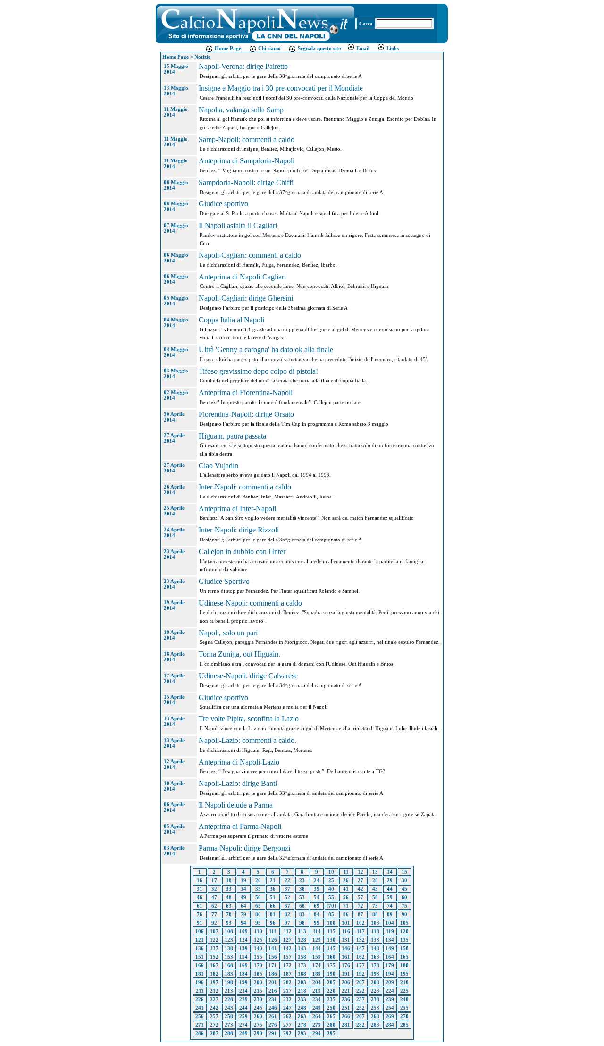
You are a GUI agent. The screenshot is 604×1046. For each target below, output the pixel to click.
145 (331, 948)
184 (243, 974)
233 (302, 999)
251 (346, 1008)
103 (375, 923)
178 (375, 965)
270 (404, 1016)
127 (287, 940)
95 (258, 923)
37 (287, 889)
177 (360, 965)
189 (316, 974)
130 (331, 940)
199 (243, 982)
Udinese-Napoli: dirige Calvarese (248, 676)
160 (331, 957)
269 (390, 1016)
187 (287, 974)
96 (273, 923)
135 (404, 940)
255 (404, 1008)
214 (243, 991)
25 (331, 880)
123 (229, 940)
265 (331, 1016)
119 (390, 931)
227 (214, 999)
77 (214, 914)
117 (361, 931)
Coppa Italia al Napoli (231, 320)
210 (404, 982)
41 (346, 889)
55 (331, 897)
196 (199, 982)
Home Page (227, 48)
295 (331, 1033)
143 (302, 948)
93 (229, 923)
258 (229, 1016)
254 (390, 1008)
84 (316, 914)
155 (258, 957)
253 (375, 1008)
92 (214, 923)
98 (302, 923)
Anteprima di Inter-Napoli (237, 509)
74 (390, 906)
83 (302, 914)
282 (360, 1025)
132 (360, 940)
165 (404, 957)
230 (258, 999)
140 (258, 948)
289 (243, 1033)
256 (199, 1016)
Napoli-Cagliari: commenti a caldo (250, 255)
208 (375, 982)
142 (287, 948)
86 (346, 914)
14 (390, 872)
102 (360, 923)
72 (360, 906)
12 (360, 872)
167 (214, 965)
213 (229, 991)
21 (273, 880)
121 (199, 940)
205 (331, 982)
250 (331, 1008)
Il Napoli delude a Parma (236, 805)
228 (229, 999)
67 (287, 906)
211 (200, 991)
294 (316, 1033)
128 (302, 940)
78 (229, 914)
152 (214, 957)
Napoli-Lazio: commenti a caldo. (247, 740)
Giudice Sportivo (224, 581)
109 (243, 931)
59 (390, 897)
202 (287, 982)
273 (229, 1025)
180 (404, 965)
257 (214, 1016)
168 (229, 965)
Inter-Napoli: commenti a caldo (245, 487)
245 (258, 1008)
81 (273, 914)
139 (243, 948)
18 (229, 880)
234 (316, 999)
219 (316, 991)
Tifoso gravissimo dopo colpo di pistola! (258, 371)
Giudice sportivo (223, 204)
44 (390, 889)
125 (258, 940)
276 (272, 1025)
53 (302, 897)
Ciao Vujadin (218, 466)
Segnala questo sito (318, 48)
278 (302, 1025)
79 (243, 914)
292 (287, 1033)
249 (316, 1008)
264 (316, 1016)
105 (404, 923)
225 (404, 991)
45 (404, 889)
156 (272, 957)
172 (287, 965)
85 (331, 914)
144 (316, 948)
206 (346, 982)
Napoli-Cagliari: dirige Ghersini (246, 298)
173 (302, 965)
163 (375, 957)
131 (346, 940)
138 (229, 948)
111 (273, 931)
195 (404, 974)
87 (360, 914)
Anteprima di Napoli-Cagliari (242, 277)
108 (229, 931)
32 (214, 889)
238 (375, 999)
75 (404, 906)
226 (199, 999)
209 (390, 982)
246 (272, 1008)
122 (214, 940)
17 (214, 880)
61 (199, 906)
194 (390, 974)
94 (243, 923)
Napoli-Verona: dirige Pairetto (243, 66)
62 (214, 906)
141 (272, 948)
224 (390, 991)
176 (346, 965)
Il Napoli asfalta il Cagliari (238, 225)
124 (243, 940)
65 (258, 906)
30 (404, 880)
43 (375, 889)
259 (243, 1016)
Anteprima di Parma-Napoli (240, 826)
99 (316, 923)
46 (199, 897)
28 (375, 880)
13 (375, 872)
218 (302, 991)
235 (331, 999)
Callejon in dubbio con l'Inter (242, 552)
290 (258, 1033)
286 (199, 1033)
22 (287, 880)
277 (287, 1025)
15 (404, 872)
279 (316, 1025)
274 (243, 1025)
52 (287, 897)
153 (229, 957)
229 (243, 999)
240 (404, 999)
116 (346, 931)
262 (287, 1016)
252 (360, 1008)
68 (302, 906)
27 (360, 880)
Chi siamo (269, 48)
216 (272, 991)
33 (229, 889)
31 (199, 889)
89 (390, 914)
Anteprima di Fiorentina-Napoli (246, 392)
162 (360, 957)
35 (258, 889)
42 (360, 889)
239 (390, 999)
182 (214, 974)
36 (273, 889)
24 (316, 880)
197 (214, 982)
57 (360, 897)
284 (390, 1025)
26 (346, 880)
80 (258, 914)
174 (316, 965)
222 (360, 991)
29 (390, 880)
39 (316, 889)
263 (302, 1016)
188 (302, 974)
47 (214, 897)
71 (346, 906)
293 (302, 1033)
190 (331, 974)
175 (331, 965)
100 (331, 923)
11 (346, 872)
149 (390, 948)
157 (287, 957)
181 (199, 974)
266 (346, 1016)
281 (346, 1025)
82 (287, 914)
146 (346, 948)
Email (362, 48)
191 (346, 974)
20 (258, 880)
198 (229, 982)
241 (199, 1008)
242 (214, 1008)
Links (392, 48)
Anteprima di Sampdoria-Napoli (246, 161)
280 (331, 1025)
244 (243, 1008)
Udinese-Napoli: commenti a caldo (250, 603)
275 (258, 1025)
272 (214, 1025)
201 (272, 982)
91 (199, 923)
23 (302, 880)
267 (360, 1016)
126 (272, 940)
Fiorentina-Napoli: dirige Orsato (246, 414)
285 (404, 1025)
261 (272, 1016)
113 (302, 931)
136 (199, 948)
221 (346, 991)
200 (258, 982)
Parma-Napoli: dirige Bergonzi (244, 848)
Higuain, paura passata (232, 436)
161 (346, 957)
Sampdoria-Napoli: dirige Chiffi (246, 182)
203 (302, 982)
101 (346, 923)
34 (243, 889)
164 (390, 957)
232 (287, 999)
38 (302, 889)
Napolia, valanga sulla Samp (241, 110)
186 (272, 974)
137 (214, 948)
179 (390, 965)
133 (375, 940)
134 (390, 940)
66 (273, 906)
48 (229, 897)
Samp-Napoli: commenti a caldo (246, 139)
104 (390, 923)
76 (199, 914)
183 (229, 974)
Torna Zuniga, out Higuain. (239, 654)
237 (360, 999)
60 (404, 897)
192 (360, 974)
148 (375, 948)
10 (331, 872)
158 (302, 957)
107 (214, 931)
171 (272, 965)
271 (199, 1025)
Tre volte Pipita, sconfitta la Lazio (249, 719)
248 (302, 1008)
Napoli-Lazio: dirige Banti (238, 783)
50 (258, 897)
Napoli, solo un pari (228, 633)
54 (316, 897)
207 (360, 982)
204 (316, 982)
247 (287, 1008)
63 (229, 906)
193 (375, 974)
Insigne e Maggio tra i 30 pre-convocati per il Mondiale (281, 88)
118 (375, 931)
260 (258, 1016)
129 (316, 940)
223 (375, 991)
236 (346, 999)
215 (258, 991)
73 (375, 906)
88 (375, 914)
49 (243, 897)
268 (375, 1016)
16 (199, 880)
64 (243, 906)
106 (199, 931)
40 (331, 889)
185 (258, 974)
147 (360, 948)
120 (404, 931)
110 (258, 931)
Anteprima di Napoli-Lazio (239, 762)
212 (214, 991)
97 (287, 923)
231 (272, 999)
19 (243, 880)
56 (346, 897)
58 (375, 897)
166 (199, 965)
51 (273, 897)
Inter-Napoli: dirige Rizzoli (239, 530)
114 (317, 931)
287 (214, 1033)
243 (229, 1008)
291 (272, 1033)
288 (229, 1033)
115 (331, 931)
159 (316, 957)
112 (288, 931)
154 (243, 957)
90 (404, 914)
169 (243, 965)
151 (199, 957)
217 (287, 991)
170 (258, 965)
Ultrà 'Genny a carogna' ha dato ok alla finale (266, 350)
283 (375, 1025)
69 (316, 906)
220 (331, 991)
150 (404, 948)
